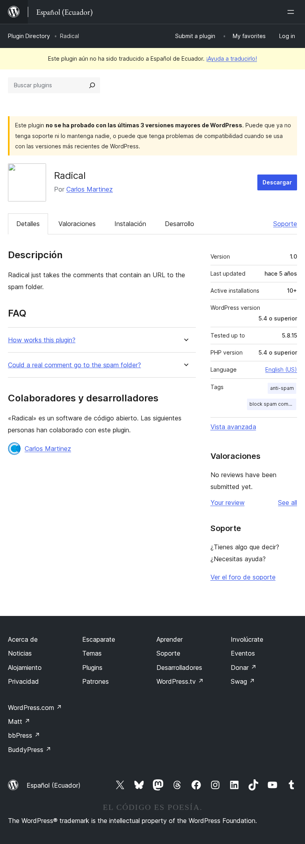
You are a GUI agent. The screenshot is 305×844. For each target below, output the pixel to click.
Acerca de (23, 639)
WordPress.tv (180, 681)
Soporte (285, 224)
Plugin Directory (29, 36)
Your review (227, 502)
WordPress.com (35, 708)
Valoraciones (77, 224)
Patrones (95, 681)
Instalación (130, 224)
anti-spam (282, 388)
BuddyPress (29, 750)
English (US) (281, 369)
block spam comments (272, 404)
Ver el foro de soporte (243, 577)
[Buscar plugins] (92, 85)
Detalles (28, 224)
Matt (19, 721)
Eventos (243, 653)
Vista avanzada (233, 427)
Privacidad (23, 681)
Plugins (92, 667)
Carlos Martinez (89, 189)
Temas (92, 653)
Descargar (277, 182)
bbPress (24, 735)
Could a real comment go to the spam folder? (74, 365)
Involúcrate (247, 639)
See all (287, 502)
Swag (243, 681)
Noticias (20, 653)
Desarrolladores (179, 667)
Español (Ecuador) (54, 785)
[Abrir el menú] (292, 12)
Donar (244, 667)
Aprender (169, 639)
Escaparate (98, 639)
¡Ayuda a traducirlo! (231, 58)
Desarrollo (179, 224)
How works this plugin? (41, 340)
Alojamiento (25, 667)
